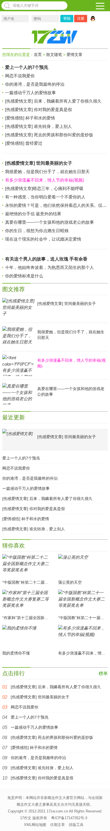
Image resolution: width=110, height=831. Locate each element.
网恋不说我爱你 (20, 75)
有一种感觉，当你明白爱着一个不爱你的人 (45, 196)
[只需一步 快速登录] (94, 18)
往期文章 (57, 825)
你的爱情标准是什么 (24, 275)
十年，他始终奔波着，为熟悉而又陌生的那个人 (49, 267)
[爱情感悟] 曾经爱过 (23, 143)
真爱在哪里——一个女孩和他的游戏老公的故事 (49, 222)
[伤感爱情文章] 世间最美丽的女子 (38, 163)
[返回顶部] (103, 819)
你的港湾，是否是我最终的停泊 (34, 84)
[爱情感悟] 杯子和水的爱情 (30, 118)
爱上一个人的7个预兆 (26, 67)
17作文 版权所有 (33, 818)
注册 (80, 18)
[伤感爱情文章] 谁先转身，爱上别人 (38, 126)
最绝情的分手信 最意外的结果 (33, 213)
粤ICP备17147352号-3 (69, 818)
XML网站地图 (35, 825)
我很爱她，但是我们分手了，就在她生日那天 (47, 171)
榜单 (103, 673)
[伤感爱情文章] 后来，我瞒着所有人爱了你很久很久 (53, 101)
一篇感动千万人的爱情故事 (30, 92)
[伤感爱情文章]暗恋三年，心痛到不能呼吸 (44, 188)
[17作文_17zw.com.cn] (55, 36)
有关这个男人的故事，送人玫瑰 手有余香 (46, 259)
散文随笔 (54, 54)
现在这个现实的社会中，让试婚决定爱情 (43, 239)
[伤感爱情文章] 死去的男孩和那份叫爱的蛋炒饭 (49, 134)
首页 (38, 54)
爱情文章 (74, 54)
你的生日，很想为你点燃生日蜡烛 (37, 230)
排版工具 (76, 825)
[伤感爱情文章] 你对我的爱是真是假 (38, 109)
